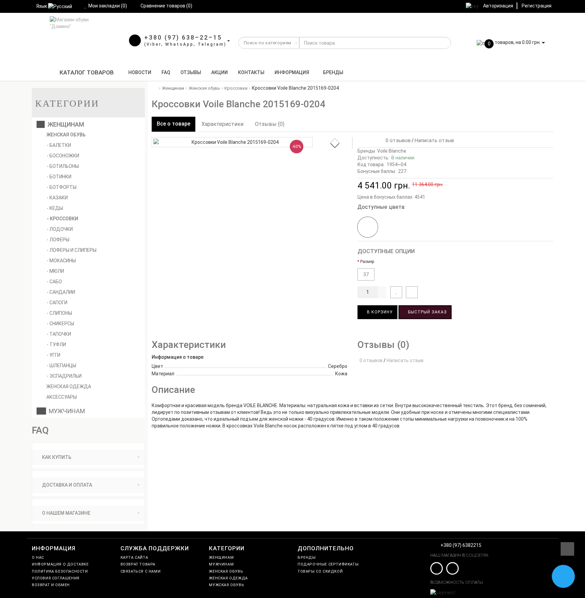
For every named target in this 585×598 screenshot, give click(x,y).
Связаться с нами (141, 571)
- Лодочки (60, 229)
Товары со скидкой (320, 571)
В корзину (379, 312)
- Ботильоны (63, 166)
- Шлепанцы (61, 365)
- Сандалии (61, 292)
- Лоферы (58, 239)
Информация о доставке (60, 564)
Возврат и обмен (51, 585)
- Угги (53, 355)
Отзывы (190, 72)
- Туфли (56, 344)
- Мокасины (61, 260)
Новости (139, 72)
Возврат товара (138, 564)
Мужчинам (65, 411)
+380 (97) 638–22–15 (183, 37)
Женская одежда (68, 386)
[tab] (88, 457)
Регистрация (536, 5)
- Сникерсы (60, 323)
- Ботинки (59, 176)
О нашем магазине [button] (65, 513)
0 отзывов (397, 140)
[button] (335, 145)
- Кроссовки (62, 218)
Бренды (333, 72)
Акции (219, 72)
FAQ (165, 72)
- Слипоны (59, 313)
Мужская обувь (226, 585)
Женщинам (64, 124)
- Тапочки (59, 334)
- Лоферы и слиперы (71, 250)
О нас (38, 557)
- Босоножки (63, 155)
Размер (367, 261)
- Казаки (57, 197)
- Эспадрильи (64, 376)
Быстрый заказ (427, 312)
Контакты (251, 72)
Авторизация (498, 5)
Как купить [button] (56, 457)
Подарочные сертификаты (328, 564)
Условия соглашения (56, 578)
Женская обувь (65, 134)
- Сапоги (57, 302)
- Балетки (59, 145)
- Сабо (54, 281)
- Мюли (55, 271)
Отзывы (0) (269, 124)
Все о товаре (173, 123)
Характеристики (222, 124)
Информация (292, 72)
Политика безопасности (60, 571)
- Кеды (55, 208)
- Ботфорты (62, 187)
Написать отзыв (434, 140)
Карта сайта (134, 557)
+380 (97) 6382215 (460, 545)
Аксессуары (61, 397)
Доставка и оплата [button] (66, 485)
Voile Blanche (391, 151)
